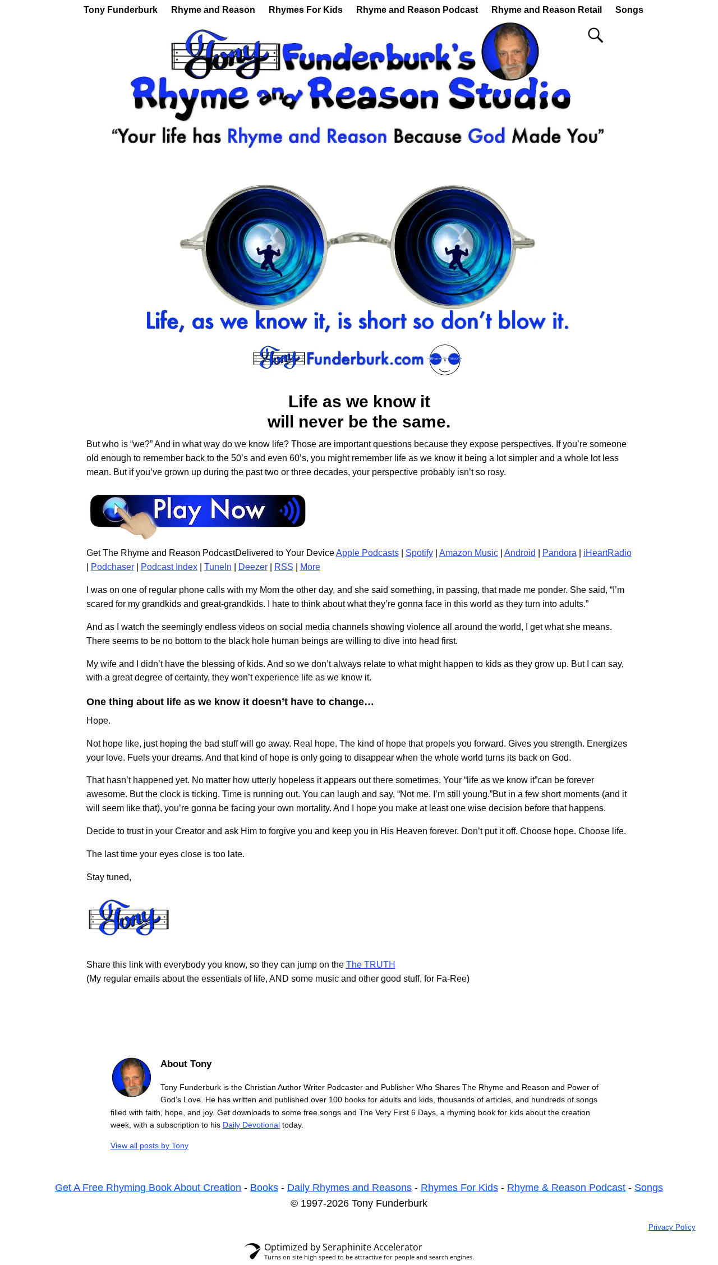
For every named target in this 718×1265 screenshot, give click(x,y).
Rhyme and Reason (213, 10)
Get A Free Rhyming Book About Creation (148, 1187)
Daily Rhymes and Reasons (349, 1187)
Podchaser (112, 567)
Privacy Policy (672, 1227)
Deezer (253, 567)
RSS (283, 567)
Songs (629, 10)
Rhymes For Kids (306, 10)
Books (264, 1187)
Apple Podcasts (367, 553)
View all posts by (149, 1145)
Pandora (559, 553)
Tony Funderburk (121, 10)
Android (520, 553)
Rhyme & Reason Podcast (566, 1187)
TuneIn (218, 567)
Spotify (419, 553)
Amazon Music (468, 553)
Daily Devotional (251, 1124)
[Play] (198, 539)
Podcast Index (169, 567)
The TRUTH (370, 964)
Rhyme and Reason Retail (546, 10)
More (310, 567)
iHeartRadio (607, 553)
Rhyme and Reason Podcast (417, 10)
